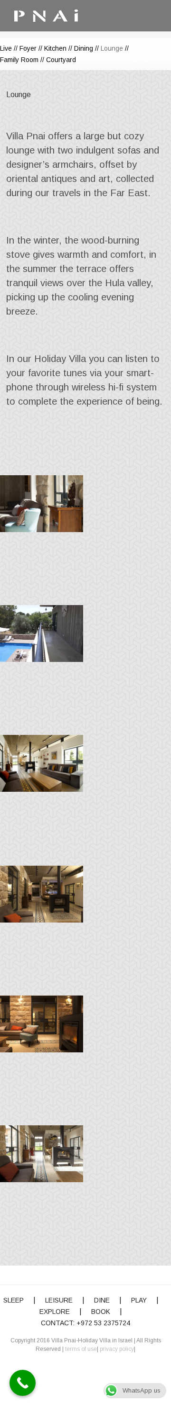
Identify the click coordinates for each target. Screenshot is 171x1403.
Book (100, 1311)
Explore (54, 1311)
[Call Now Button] (23, 1383)
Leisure (59, 1300)
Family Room (19, 59)
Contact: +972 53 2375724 (85, 1323)
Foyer (28, 48)
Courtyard (61, 59)
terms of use (81, 1349)
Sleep (13, 1300)
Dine (102, 1300)
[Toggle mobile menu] (133, 14)
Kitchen (55, 48)
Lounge (112, 48)
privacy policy (117, 1349)
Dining (83, 48)
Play (139, 1300)
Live (6, 48)
